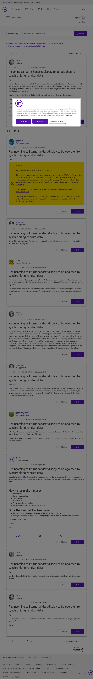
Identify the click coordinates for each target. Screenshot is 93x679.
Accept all (24, 121)
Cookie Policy (68, 115)
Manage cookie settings (57, 121)
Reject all (40, 121)
